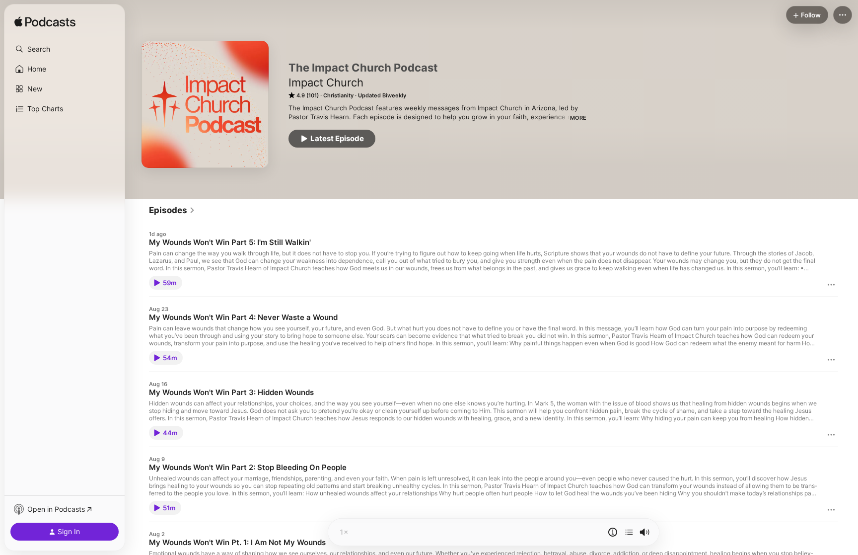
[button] (64, 49)
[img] (44, 22)
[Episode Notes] (613, 532)
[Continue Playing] (629, 532)
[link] (172, 210)
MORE (578, 117)
